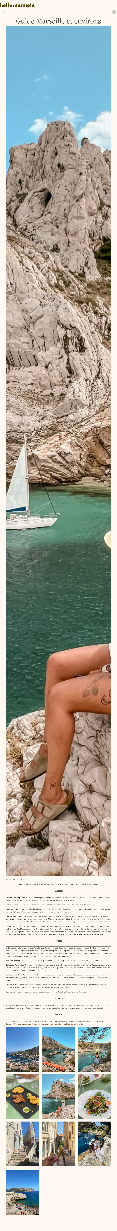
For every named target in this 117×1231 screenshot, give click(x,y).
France (8, 879)
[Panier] (4, 11)
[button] (114, 12)
